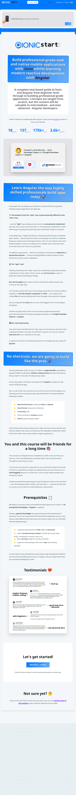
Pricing (67, 2)
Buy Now (68, 24)
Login (71, 2)
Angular (56, 119)
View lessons (59, 2)
